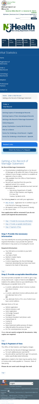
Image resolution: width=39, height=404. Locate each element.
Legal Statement (25, 388)
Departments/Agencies (28, 14)
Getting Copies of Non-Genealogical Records (18, 116)
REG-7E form (10, 203)
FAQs (34, 16)
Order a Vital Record (14, 96)
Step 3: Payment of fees (13, 227)
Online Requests (8, 123)
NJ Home (6, 14)
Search (18, 18)
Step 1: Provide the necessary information (19, 221)
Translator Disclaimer (15, 386)
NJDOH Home (13, 395)
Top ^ (3, 271)
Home (5, 96)
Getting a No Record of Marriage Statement (18, 119)
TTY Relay (21, 395)
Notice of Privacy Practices (19, 397)
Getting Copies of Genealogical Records (16, 113)
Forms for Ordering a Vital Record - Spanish (17, 136)
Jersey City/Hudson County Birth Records (16, 126)
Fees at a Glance (8, 130)
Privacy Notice (16, 388)
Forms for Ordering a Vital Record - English (17, 133)
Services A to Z (14, 14)
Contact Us (7, 388)
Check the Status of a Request (19, 150)
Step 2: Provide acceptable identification (18, 224)
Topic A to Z (28, 395)
